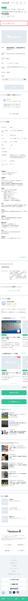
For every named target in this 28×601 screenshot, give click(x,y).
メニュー (24, 3)
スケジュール (9, 598)
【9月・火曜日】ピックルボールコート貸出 (18, 448)
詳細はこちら (12, 164)
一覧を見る (23, 317)
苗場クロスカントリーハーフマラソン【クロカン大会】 (17, 415)
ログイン (21, 3)
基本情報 (3, 598)
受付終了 (23, 598)
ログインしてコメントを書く (14, 290)
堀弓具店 (11, 499)
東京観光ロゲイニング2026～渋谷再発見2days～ (17, 465)
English (13, 2)
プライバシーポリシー (14, 568)
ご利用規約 (14, 565)
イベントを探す (7, 544)
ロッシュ (9, 99)
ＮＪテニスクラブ (13, 508)
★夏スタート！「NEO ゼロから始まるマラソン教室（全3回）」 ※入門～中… (17, 483)
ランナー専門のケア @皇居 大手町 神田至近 (18, 457)
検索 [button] (17, 3)
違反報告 (24, 387)
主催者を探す (20, 544)
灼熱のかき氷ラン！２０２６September (17, 474)
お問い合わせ (14, 560)
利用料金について (14, 563)
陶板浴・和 (11, 516)
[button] (12, 349)
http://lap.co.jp (13, 135)
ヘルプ (14, 557)
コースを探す (20, 550)
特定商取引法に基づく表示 (14, 573)
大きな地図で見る (23, 257)
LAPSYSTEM (10, 302)
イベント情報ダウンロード (14, 401)
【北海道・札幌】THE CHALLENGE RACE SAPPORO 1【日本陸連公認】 (17, 432)
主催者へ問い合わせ (14, 392)
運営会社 (14, 571)
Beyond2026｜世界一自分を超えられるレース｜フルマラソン (17, 423)
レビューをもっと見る (14, 113)
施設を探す (7, 550)
